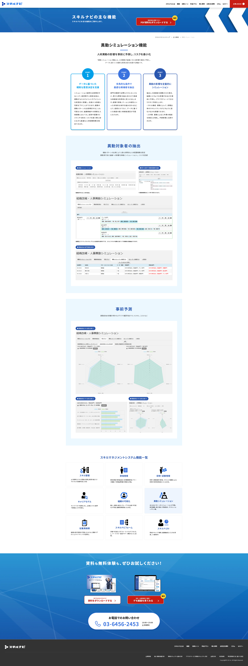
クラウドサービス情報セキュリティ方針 (196, 656)
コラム (219, 4)
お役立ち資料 (211, 4)
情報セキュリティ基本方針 (175, 656)
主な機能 (176, 37)
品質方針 (213, 656)
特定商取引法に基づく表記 (235, 656)
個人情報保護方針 (159, 656)
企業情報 (148, 656)
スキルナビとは (170, 4)
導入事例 (202, 4)
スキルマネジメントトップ (162, 37)
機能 (187, 646)
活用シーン (195, 646)
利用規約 (222, 656)
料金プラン (193, 4)
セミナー (225, 4)
